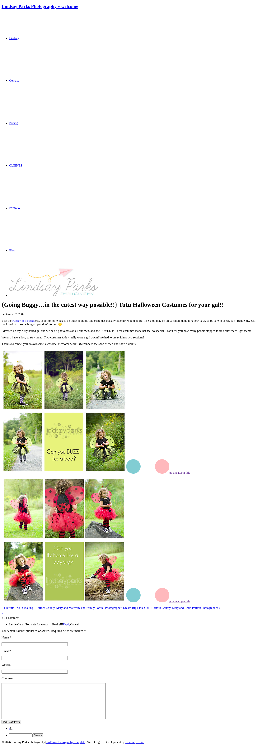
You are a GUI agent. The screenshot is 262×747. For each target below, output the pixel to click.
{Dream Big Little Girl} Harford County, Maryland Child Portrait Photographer (170, 607)
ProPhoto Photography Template (65, 742)
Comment (7, 678)
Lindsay (14, 38)
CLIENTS (15, 165)
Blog (12, 250)
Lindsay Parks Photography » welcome (40, 6)
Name (5, 637)
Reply (66, 624)
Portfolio (14, 208)
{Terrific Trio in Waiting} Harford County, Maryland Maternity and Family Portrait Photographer (61, 607)
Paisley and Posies (23, 320)
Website (6, 664)
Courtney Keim (134, 742)
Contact (14, 80)
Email (5, 651)
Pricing (13, 123)
